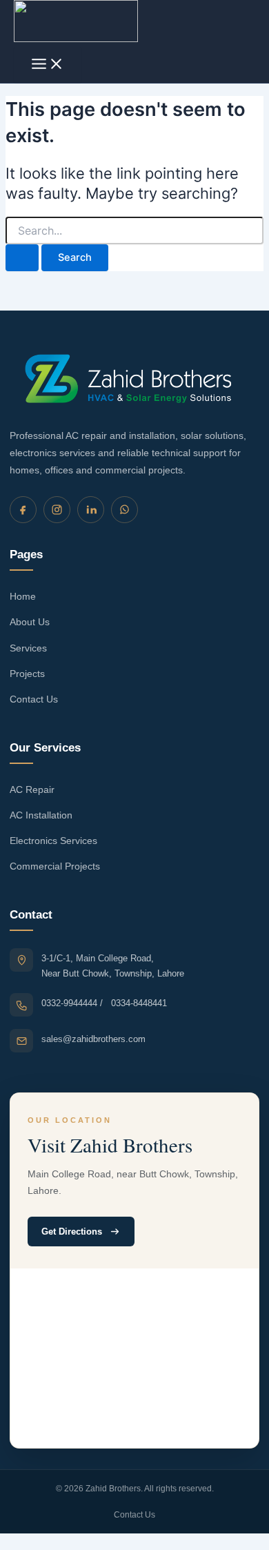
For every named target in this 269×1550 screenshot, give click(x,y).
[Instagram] (56, 509)
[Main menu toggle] (47, 65)
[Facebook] (23, 509)
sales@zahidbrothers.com (93, 1039)
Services (28, 648)
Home (23, 596)
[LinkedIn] (90, 509)
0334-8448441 (139, 1003)
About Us (30, 621)
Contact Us (34, 699)
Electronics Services (53, 840)
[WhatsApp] (124, 509)
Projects (27, 673)
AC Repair (32, 789)
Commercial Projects (55, 866)
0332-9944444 (70, 1003)
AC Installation (41, 815)
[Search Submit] (22, 257)
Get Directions (71, 1231)
